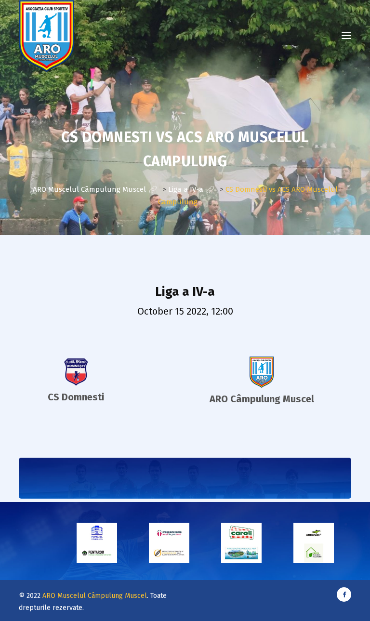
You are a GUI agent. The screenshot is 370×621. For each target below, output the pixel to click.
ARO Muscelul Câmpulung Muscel (94, 596)
